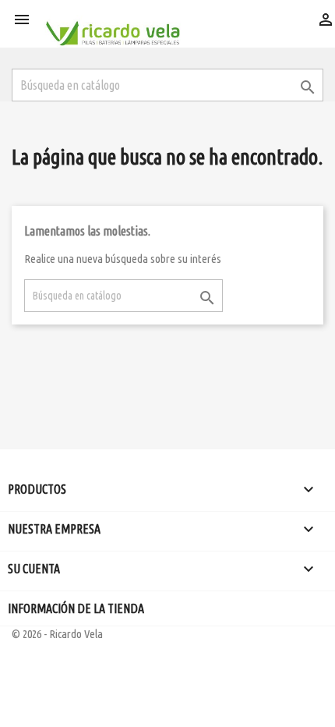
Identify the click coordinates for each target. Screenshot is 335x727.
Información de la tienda (76, 608)
